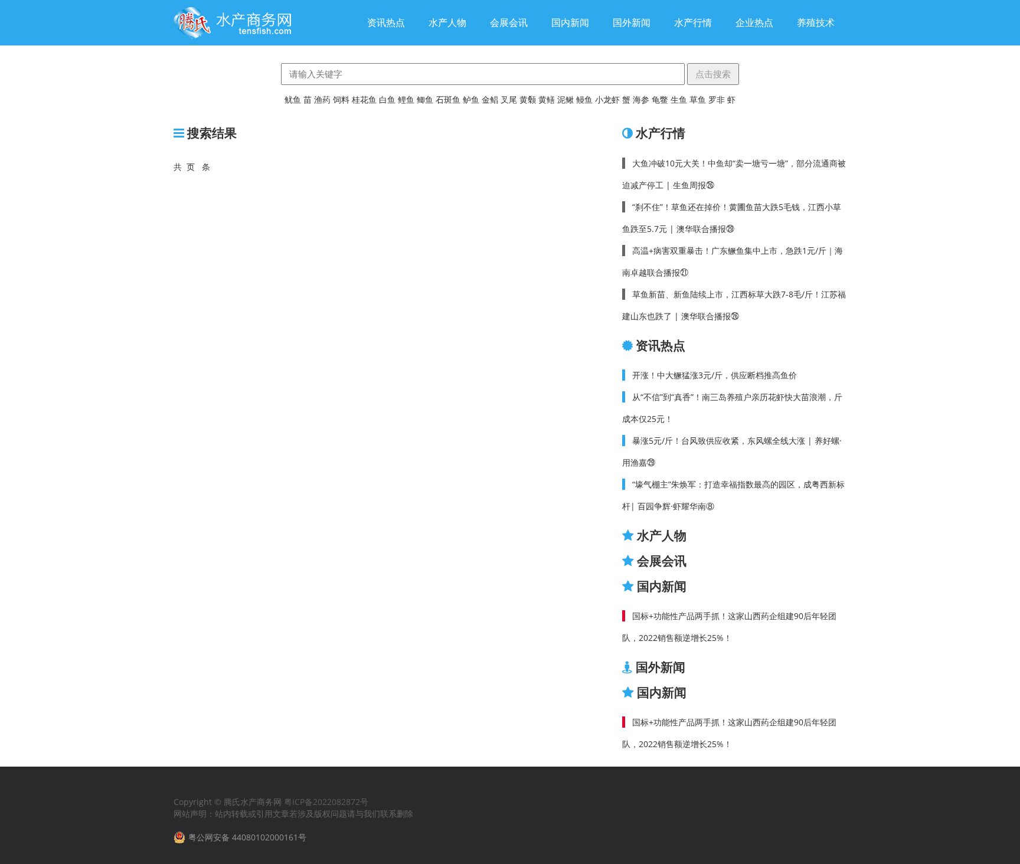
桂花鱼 (364, 99)
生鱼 (679, 99)
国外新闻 (631, 22)
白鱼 (387, 99)
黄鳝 (546, 99)
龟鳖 (660, 99)
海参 (641, 99)
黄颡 (527, 99)
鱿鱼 (293, 99)
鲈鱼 (471, 99)
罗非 (716, 99)
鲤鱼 (406, 99)
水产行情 (693, 22)
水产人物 (447, 22)
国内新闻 (570, 22)
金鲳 (490, 99)
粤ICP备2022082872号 (326, 801)
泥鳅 (565, 99)
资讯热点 (386, 22)
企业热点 (754, 22)
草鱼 (697, 99)
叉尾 (509, 99)
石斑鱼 (448, 99)
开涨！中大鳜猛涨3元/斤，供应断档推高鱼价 (714, 375)
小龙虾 (607, 99)
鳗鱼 (584, 99)
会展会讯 (509, 22)
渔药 (322, 99)
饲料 (341, 99)
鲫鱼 (425, 99)
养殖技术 (816, 22)
